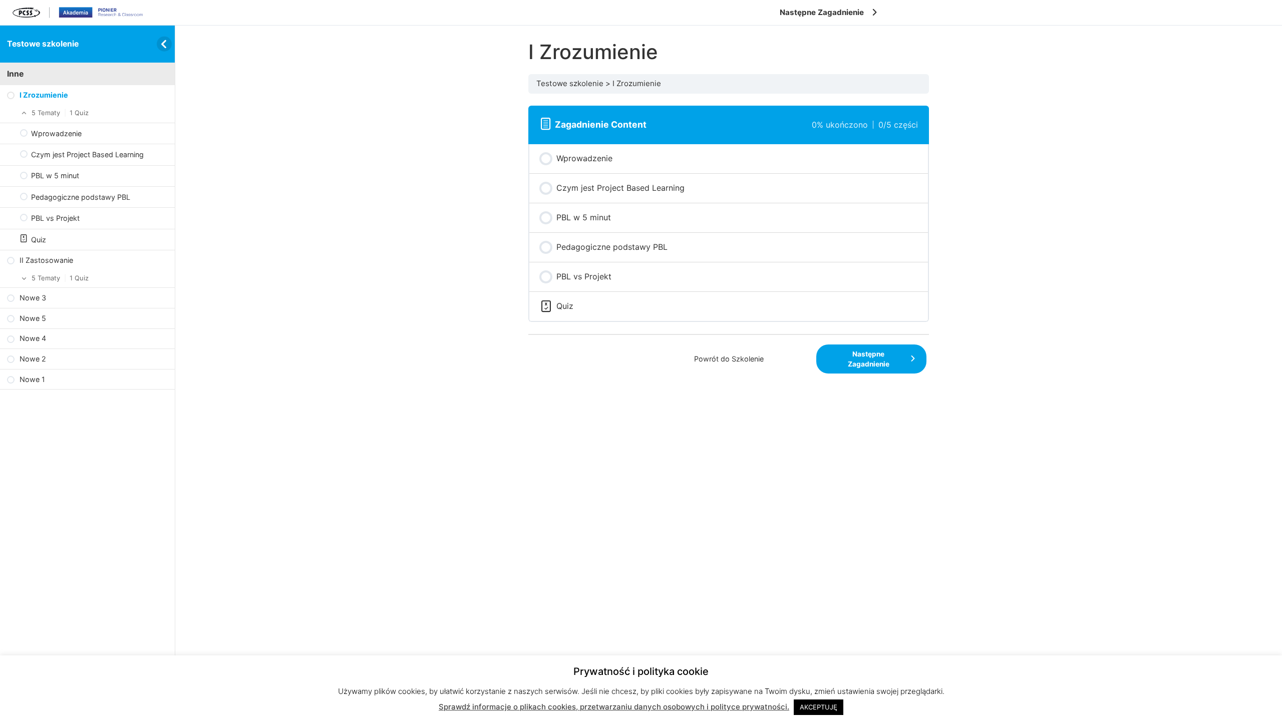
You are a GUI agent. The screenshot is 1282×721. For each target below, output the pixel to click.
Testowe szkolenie (43, 44)
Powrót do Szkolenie (729, 358)
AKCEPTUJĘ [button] (818, 707)
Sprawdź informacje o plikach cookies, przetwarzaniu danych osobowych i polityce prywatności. (614, 706)
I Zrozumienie (636, 83)
